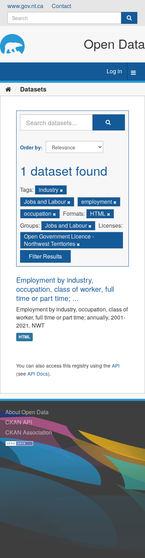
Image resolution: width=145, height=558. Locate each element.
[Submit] (129, 18)
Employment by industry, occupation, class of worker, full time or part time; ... (65, 289)
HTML (24, 337)
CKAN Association (28, 432)
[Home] (8, 88)
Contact (61, 6)
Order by (30, 147)
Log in (114, 71)
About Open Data (27, 412)
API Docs (37, 373)
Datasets (33, 89)
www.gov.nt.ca (25, 6)
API (116, 365)
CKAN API (18, 422)
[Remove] (61, 190)
